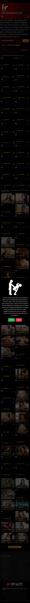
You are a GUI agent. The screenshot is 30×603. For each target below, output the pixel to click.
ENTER (11, 320)
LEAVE (18, 320)
